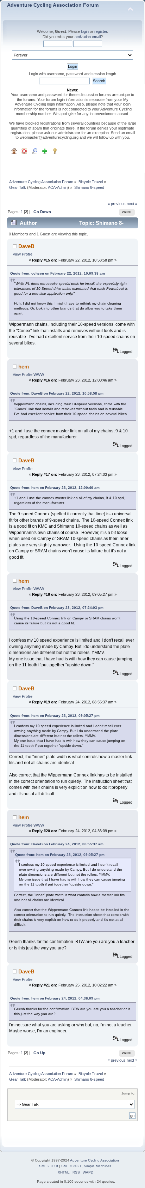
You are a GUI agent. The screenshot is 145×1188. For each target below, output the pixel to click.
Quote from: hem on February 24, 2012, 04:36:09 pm (55, 998)
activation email (88, 37)
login (85, 31)
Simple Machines (97, 1166)
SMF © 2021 (71, 1166)
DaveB (26, 246)
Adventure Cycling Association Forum (53, 5)
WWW (38, 374)
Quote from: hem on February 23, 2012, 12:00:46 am (55, 488)
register (100, 31)
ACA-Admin (58, 187)
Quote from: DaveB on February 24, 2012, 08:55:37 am (56, 844)
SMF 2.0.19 (48, 1166)
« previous (117, 204)
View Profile (22, 254)
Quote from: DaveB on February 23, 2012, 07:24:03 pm (56, 608)
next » (132, 204)
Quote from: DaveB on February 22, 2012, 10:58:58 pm (56, 393)
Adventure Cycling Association (94, 1160)
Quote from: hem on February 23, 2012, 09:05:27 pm (55, 716)
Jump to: (128, 1093)
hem (23, 367)
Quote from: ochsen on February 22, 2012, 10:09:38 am (57, 273)
